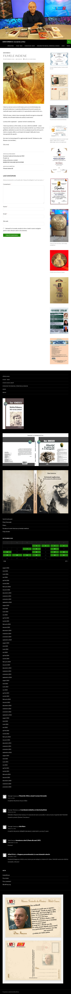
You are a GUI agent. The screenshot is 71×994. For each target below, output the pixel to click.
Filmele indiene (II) (8, 167)
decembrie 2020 (7, 780)
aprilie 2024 (6, 655)
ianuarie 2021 (6, 777)
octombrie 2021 (7, 749)
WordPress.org (7, 884)
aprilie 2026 (6, 580)
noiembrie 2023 (7, 671)
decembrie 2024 (7, 630)
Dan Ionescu (6, 52)
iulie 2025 (5, 608)
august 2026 (6, 568)
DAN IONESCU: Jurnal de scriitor (14, 42)
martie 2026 (6, 583)
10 (54, 549)
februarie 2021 (7, 774)
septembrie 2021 (7, 752)
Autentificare (6, 875)
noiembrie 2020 (7, 783)
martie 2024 (6, 658)
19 (7, 555)
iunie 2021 (5, 762)
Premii (68, 45)
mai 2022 (5, 727)
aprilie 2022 (6, 730)
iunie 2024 (5, 649)
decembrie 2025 (7, 593)
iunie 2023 (5, 686)
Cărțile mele (10, 45)
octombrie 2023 (7, 674)
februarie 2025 (7, 624)
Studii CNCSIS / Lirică (30, 45)
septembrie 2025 (7, 602)
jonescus (19, 59)
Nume (5, 206)
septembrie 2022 (7, 715)
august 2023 (6, 680)
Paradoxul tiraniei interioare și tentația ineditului (16, 528)
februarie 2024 (7, 661)
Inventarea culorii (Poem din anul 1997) (28, 840)
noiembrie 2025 (7, 596)
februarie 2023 (7, 699)
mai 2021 (5, 765)
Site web (5, 221)
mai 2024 (5, 652)
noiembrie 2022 (7, 708)
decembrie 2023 (7, 668)
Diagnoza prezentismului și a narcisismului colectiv (33, 854)
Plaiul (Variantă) (7, 522)
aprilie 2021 (6, 768)
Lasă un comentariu (30, 59)
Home (63, 45)
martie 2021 (6, 771)
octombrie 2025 (7, 599)
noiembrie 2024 (7, 633)
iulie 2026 (5, 571)
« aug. (4, 561)
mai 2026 (5, 577)
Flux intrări (6, 878)
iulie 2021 (5, 758)
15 (36, 552)
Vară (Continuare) (7, 519)
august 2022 (6, 718)
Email (5, 214)
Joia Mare (22, 826)
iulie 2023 (5, 683)
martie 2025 (6, 621)
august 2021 (6, 755)
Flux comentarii (7, 881)
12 (7, 552)
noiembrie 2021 (7, 746)
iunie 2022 (5, 724)
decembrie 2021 (7, 743)
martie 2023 (6, 696)
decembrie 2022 (7, 705)
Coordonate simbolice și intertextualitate (33, 810)
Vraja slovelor (6, 531)
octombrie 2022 (7, 711)
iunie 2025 (5, 611)
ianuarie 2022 (6, 740)
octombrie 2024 (7, 636)
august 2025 (6, 605)
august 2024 (6, 643)
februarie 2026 (7, 586)
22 (36, 555)
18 (64, 552)
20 (17, 555)
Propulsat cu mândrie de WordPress (11, 992)
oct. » (66, 561)
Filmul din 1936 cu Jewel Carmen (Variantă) (33, 796)
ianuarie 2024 (6, 665)
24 (54, 555)
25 (64, 555)
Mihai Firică (11, 854)
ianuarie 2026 (6, 589)
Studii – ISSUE (19, 45)
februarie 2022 (7, 737)
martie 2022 (6, 733)
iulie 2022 (5, 721)
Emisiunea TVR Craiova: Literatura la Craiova (48, 45)
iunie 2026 (5, 574)
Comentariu (7, 184)
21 (27, 555)
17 (54, 552)
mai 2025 (5, 615)
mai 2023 (5, 690)
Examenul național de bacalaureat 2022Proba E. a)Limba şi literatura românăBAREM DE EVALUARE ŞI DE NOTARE (13, 158)
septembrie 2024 (7, 640)
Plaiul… (5, 525)
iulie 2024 (5, 646)
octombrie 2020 (7, 787)
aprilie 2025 (6, 618)
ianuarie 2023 (6, 702)
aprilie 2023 (6, 693)
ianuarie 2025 (6, 627)
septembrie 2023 (7, 677)
